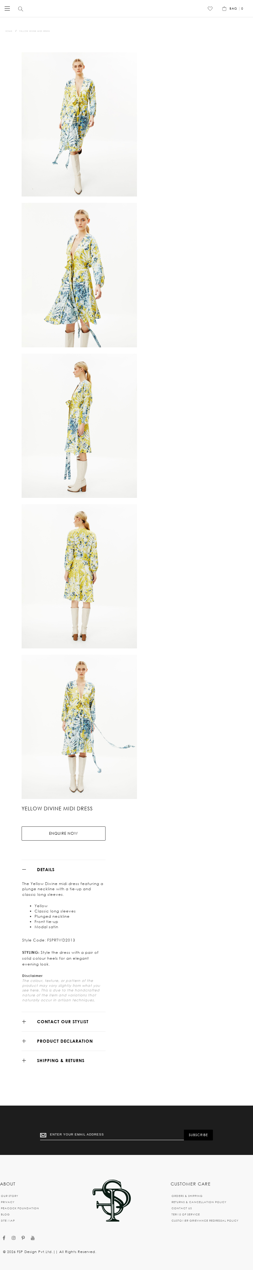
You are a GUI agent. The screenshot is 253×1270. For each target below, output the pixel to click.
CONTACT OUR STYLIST (63, 1021)
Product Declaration (65, 1041)
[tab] (64, 869)
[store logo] (125, 8)
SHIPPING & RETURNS (61, 1060)
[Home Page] (111, 1201)
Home (9, 31)
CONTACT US (182, 1208)
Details (46, 869)
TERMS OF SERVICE (186, 1214)
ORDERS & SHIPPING (187, 1196)
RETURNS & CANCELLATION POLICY (199, 1202)
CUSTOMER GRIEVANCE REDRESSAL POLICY (205, 1220)
